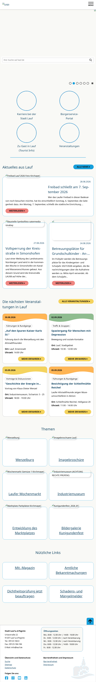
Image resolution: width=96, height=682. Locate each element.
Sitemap (8, 664)
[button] (92, 83)
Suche (7, 661)
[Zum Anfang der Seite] (90, 621)
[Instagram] (13, 678)
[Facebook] (6, 678)
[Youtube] (19, 678)
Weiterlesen (16, 210)
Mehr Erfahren (30, 358)
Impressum (48, 664)
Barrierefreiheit (50, 661)
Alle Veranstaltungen (75, 301)
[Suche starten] (90, 60)
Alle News (82, 166)
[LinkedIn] (26, 678)
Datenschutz (10, 667)
